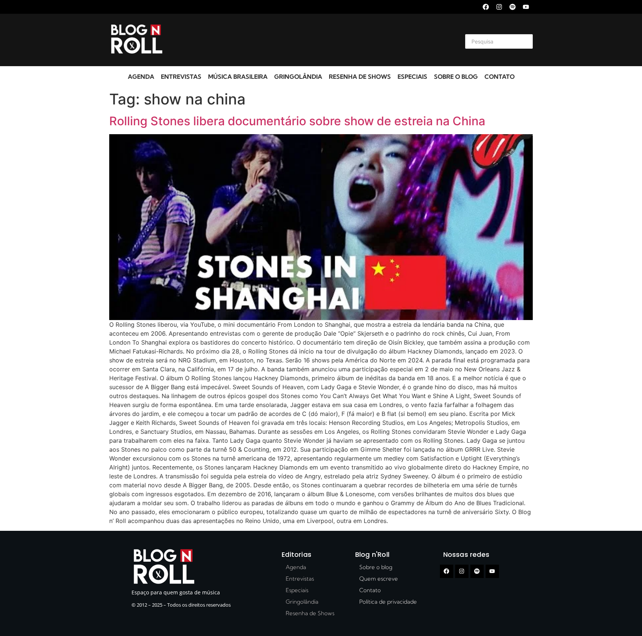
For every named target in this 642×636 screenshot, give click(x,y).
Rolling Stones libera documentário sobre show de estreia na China (297, 121)
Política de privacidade (388, 601)
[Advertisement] (312, 40)
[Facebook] (486, 7)
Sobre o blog (456, 76)
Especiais (412, 76)
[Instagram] (499, 7)
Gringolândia (298, 76)
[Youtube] (526, 7)
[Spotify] (512, 7)
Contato (499, 76)
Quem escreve (378, 578)
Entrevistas (181, 76)
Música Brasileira (238, 76)
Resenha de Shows (360, 76)
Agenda (141, 76)
